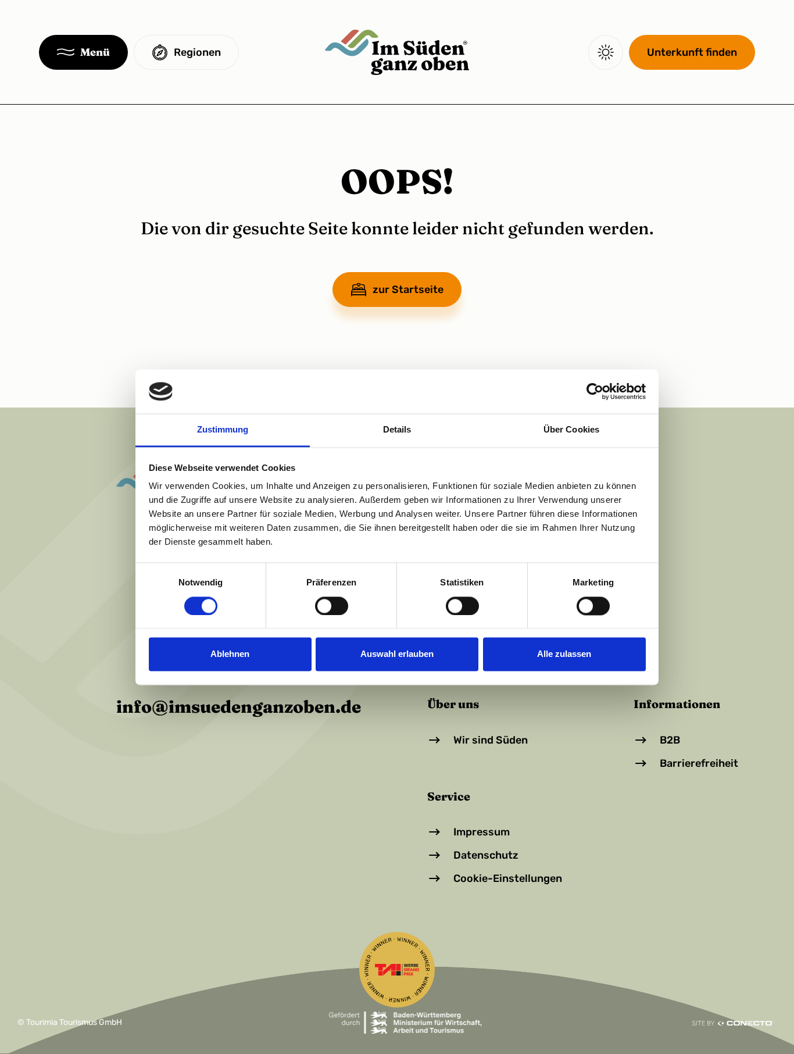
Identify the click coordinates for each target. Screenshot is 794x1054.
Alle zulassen (564, 654)
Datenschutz (485, 855)
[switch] (331, 605)
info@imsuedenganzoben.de (238, 707)
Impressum (481, 832)
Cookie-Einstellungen (507, 878)
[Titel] (397, 52)
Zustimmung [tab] (223, 430)
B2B (670, 740)
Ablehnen (229, 654)
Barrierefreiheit (699, 763)
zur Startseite (408, 289)
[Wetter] (605, 52)
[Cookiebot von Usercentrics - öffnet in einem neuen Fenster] (595, 391)
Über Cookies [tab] (571, 430)
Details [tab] (397, 430)
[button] (83, 52)
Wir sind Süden (490, 740)
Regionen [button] (197, 52)
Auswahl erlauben (397, 654)
